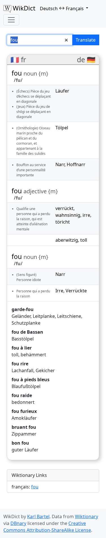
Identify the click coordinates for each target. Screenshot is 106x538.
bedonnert (23, 402)
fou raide (22, 395)
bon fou (20, 443)
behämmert (33, 354)
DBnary (18, 523)
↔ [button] (62, 8)
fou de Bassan (27, 332)
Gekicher (45, 370)
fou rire (20, 364)
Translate (86, 40)
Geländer (21, 316)
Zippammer (24, 434)
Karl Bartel (38, 516)
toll (83, 240)
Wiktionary (86, 516)
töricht (62, 222)
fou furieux (24, 411)
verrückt (64, 208)
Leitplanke (44, 316)
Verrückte (76, 291)
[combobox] (39, 40)
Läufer (62, 91)
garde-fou (23, 309)
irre (86, 215)
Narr (59, 164)
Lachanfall (22, 370)
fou (34, 487)
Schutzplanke (26, 323)
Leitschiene (69, 316)
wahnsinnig (67, 215)
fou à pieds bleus (30, 379)
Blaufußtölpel (26, 386)
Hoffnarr (76, 164)
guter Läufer (25, 450)
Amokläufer (24, 418)
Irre (59, 291)
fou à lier (22, 348)
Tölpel (61, 128)
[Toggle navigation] (11, 19)
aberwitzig (66, 240)
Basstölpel (23, 339)
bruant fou (24, 427)
